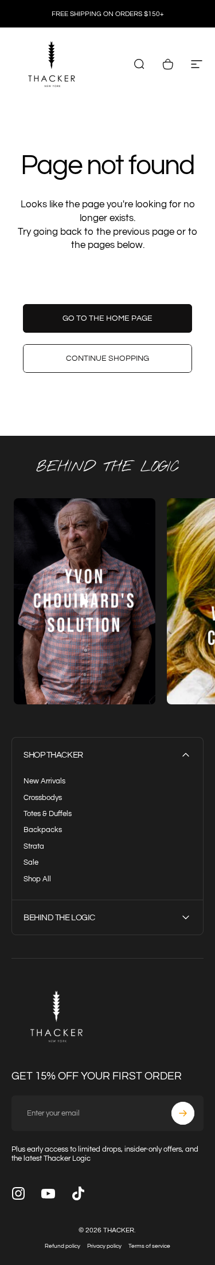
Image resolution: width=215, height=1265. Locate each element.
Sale (31, 862)
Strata (34, 846)
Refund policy (62, 1246)
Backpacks (43, 830)
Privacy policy (104, 1246)
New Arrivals (44, 781)
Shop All (37, 879)
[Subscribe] (182, 1113)
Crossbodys (43, 798)
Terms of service (149, 1246)
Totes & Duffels (48, 814)
